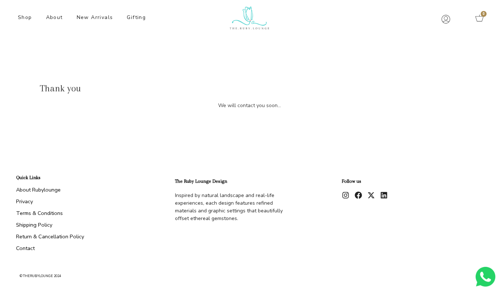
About (54, 17)
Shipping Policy (34, 224)
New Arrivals (95, 17)
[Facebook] (358, 195)
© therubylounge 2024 (40, 276)
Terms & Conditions (39, 213)
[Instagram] (345, 195)
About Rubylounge (38, 189)
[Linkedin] (384, 195)
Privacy (24, 201)
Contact (25, 248)
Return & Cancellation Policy (50, 236)
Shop (25, 17)
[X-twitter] (371, 195)
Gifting (136, 17)
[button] (461, 18)
